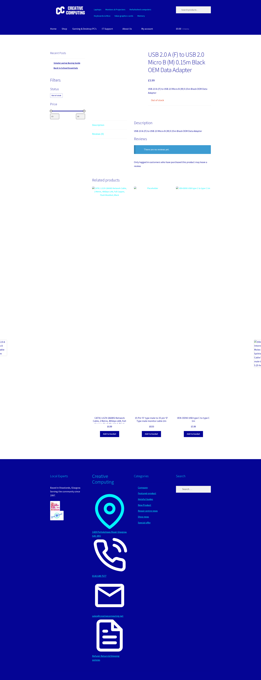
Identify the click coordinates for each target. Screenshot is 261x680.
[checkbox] (56, 95)
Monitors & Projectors (115, 9)
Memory (141, 16)
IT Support (107, 28)
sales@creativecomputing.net (107, 615)
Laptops (97, 9)
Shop (64, 28)
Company (143, 487)
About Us (127, 28)
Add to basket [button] (109, 434)
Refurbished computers (140, 9)
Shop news (143, 516)
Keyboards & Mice (102, 16)
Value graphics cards (123, 16)
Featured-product (147, 493)
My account (147, 28)
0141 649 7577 (99, 575)
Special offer (144, 522)
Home (53, 28)
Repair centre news (148, 510)
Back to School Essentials (66, 68)
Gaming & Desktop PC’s (84, 28)
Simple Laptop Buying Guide (67, 63)
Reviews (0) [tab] (98, 133)
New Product (144, 505)
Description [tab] (98, 124)
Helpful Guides (145, 499)
